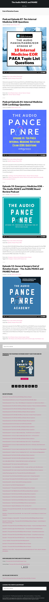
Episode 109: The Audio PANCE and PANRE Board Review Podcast (17, 397)
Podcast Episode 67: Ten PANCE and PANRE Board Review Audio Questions (19, 502)
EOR (18, 177)
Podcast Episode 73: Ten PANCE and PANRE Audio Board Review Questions (19, 494)
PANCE (38, 177)
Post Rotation (38, 338)
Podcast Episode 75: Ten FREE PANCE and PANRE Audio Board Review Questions (20, 491)
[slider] (44, 72)
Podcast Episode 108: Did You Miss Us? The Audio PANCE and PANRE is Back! (20, 399)
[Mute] (41, 72)
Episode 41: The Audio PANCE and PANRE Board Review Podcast (17, 546)
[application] (24, 72)
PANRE (41, 177)
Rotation (13, 179)
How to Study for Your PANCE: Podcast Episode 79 (14, 485)
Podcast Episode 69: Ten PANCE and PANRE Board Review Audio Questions (19, 499)
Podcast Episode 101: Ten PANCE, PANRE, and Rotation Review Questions (19, 420)
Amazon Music (15, 78)
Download (19, 76)
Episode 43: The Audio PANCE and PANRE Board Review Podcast (17, 543)
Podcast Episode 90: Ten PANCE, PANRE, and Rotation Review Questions (18, 455)
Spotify (9, 78)
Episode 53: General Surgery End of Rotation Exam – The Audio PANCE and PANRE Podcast (23, 269)
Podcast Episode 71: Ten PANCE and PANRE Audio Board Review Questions (19, 497)
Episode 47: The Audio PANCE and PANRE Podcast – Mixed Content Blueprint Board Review (23, 537)
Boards (10, 177)
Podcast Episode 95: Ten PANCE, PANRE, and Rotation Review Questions (18, 438)
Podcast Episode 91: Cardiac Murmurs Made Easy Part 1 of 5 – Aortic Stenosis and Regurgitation (24, 452)
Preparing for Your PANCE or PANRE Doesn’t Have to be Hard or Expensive (22, 354)
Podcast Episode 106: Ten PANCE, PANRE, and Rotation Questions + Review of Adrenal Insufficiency (24, 405)
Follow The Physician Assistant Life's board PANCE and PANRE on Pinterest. (19, 578)
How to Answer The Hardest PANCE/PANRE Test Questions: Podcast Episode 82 (20, 479)
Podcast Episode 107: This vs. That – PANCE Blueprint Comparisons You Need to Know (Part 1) (23, 402)
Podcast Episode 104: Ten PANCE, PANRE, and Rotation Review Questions (19, 411)
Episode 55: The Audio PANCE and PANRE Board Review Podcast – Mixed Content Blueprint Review (24, 525)
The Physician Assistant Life (17, 596)
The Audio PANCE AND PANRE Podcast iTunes (16, 561)
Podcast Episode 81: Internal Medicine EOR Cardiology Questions (22, 103)
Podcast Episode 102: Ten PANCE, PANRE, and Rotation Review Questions (19, 417)
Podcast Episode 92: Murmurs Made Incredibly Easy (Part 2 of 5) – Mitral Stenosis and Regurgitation (24, 449)
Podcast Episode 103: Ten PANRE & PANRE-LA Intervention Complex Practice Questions (22, 414)
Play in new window (11, 76)
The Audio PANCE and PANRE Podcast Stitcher (19, 564)
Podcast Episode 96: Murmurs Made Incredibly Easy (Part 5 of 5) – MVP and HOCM (21, 435)
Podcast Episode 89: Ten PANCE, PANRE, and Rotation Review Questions (18, 458)
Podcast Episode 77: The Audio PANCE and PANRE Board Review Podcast (19, 488)
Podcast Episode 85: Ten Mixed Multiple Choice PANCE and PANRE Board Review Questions (23, 470)
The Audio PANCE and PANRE (24, 2)
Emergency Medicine (12, 257)
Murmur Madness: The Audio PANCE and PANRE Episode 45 (16, 540)
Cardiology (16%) (12, 175)
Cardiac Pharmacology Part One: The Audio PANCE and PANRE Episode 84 (19, 473)
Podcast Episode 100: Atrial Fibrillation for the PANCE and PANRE (17, 423)
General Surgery (21, 337)
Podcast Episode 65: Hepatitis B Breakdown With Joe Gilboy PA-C (17, 505)
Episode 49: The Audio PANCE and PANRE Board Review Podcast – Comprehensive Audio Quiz (23, 534)
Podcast (28, 93)
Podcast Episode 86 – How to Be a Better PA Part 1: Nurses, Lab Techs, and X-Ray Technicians (23, 467)
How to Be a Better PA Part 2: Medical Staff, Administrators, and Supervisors (19, 461)
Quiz (25, 258)
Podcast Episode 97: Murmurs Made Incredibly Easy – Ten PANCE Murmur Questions (21, 432)
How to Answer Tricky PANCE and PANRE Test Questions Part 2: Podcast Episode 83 (21, 476)
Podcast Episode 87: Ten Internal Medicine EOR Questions (19, 20)
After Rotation (11, 338)
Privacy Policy (38, 596)
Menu (25, 6)
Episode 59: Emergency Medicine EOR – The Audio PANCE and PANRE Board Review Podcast (23, 189)
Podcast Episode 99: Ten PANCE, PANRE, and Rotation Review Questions (18, 426)
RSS (21, 78)
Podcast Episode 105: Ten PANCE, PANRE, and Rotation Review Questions (19, 408)
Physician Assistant (7, 179)
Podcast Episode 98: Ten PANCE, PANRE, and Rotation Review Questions (18, 429)
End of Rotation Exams (13, 93)
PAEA (34, 177)
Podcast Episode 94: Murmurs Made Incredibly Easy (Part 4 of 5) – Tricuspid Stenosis (21, 441)
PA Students (30, 177)
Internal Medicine (22, 93)
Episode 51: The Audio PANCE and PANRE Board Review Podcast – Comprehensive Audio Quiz (23, 531)
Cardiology (14, 177)
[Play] (4, 72)
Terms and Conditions (29, 596)
